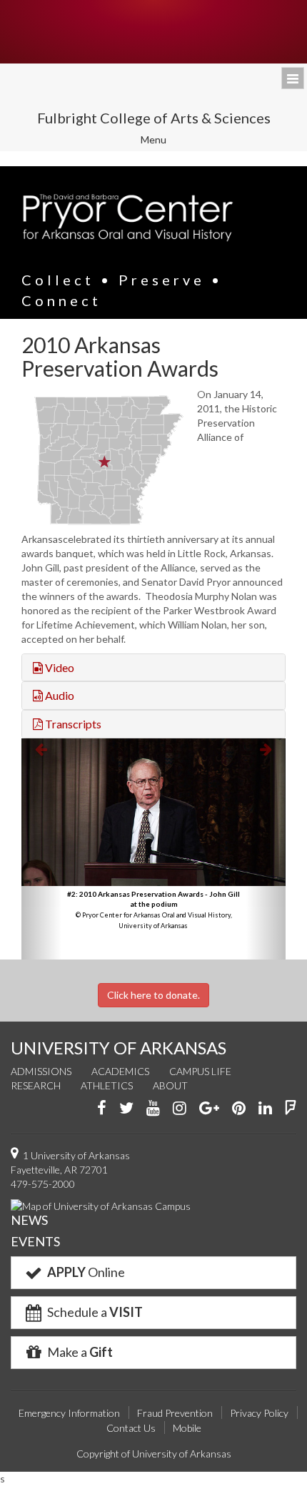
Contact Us (131, 1428)
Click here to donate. (153, 995)
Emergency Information (69, 1413)
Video (58, 667)
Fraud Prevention (175, 1413)
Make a (79, 1352)
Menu (163, 142)
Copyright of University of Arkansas (153, 1453)
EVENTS (35, 1241)
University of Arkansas (153, 31)
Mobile (187, 1428)
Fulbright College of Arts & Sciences (154, 117)
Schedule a (94, 1312)
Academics (120, 1071)
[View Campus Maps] (101, 1205)
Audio (58, 695)
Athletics (107, 1085)
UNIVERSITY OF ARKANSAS (118, 1047)
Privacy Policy (259, 1413)
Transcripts (72, 724)
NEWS (29, 1220)
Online (86, 1272)
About (170, 1085)
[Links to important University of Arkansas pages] (292, 78)
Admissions (41, 1071)
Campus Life (200, 1071)
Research (36, 1085)
